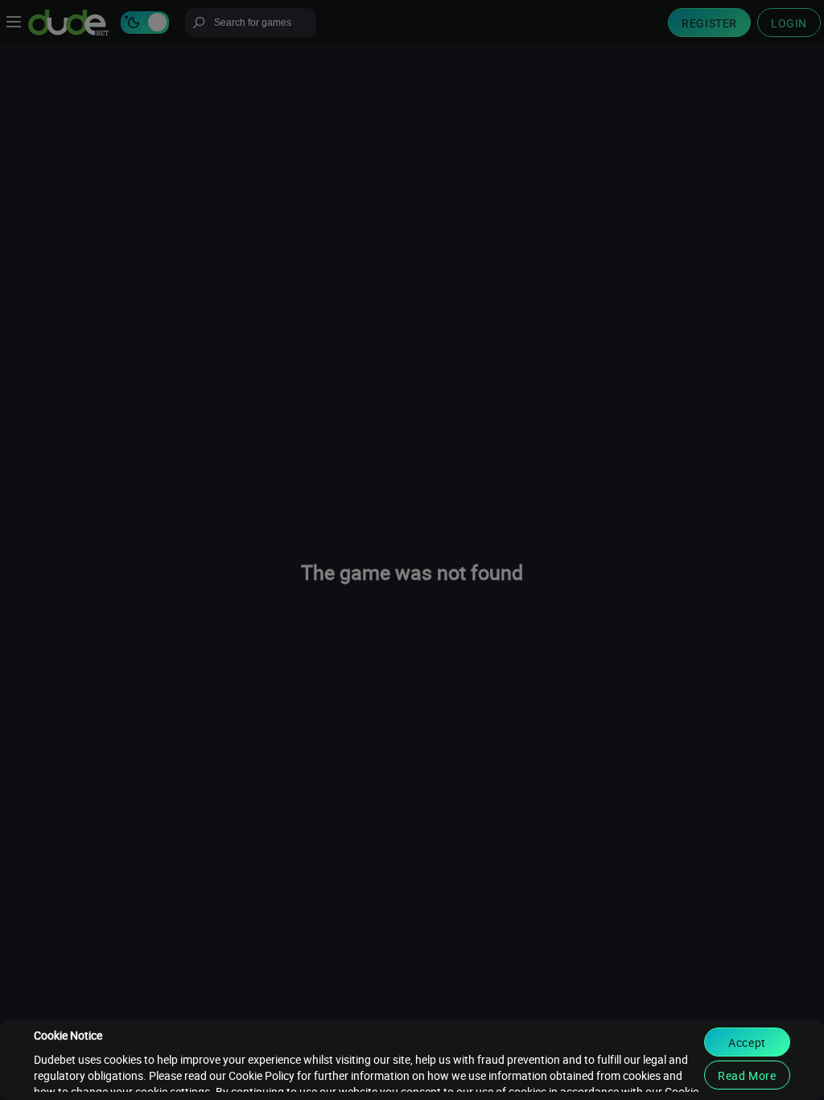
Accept (747, 1042)
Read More (747, 1075)
